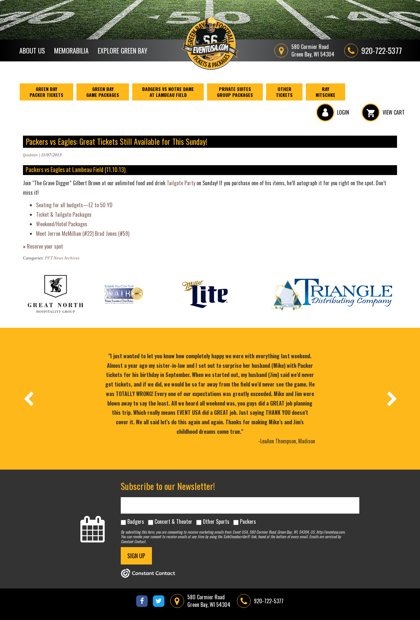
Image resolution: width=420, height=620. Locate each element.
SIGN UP (136, 555)
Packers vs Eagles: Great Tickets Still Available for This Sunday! (116, 141)
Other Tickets (284, 91)
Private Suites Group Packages (235, 91)
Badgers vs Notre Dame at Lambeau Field (168, 91)
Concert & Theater (173, 521)
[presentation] (28, 398)
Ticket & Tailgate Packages (64, 214)
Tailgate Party (181, 183)
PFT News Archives (62, 257)
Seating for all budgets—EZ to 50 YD (74, 205)
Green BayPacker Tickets (46, 91)
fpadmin (30, 154)
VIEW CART (394, 112)
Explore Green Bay (122, 50)
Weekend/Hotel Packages (61, 224)
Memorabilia (71, 50)
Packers (248, 521)
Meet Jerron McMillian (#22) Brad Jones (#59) (82, 233)
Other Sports (216, 521)
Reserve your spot (45, 246)
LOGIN (343, 112)
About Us (32, 50)
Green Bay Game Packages (102, 91)
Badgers (135, 521)
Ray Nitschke (325, 91)
